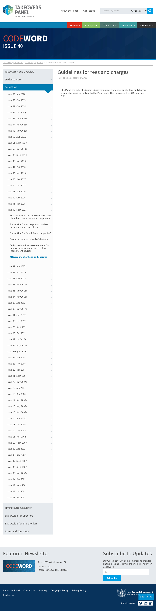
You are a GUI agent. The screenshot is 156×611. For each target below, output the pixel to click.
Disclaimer (8, 594)
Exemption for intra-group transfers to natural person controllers (30, 226)
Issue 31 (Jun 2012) (16, 314)
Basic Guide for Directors (19, 515)
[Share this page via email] (145, 604)
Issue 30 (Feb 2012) (16, 321)
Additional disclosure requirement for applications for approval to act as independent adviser (29, 248)
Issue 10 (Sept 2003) (17, 442)
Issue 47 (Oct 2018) (16, 167)
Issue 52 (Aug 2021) (17, 136)
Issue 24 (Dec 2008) (16, 357)
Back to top (146, 596)
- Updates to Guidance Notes (52, 569)
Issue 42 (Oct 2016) (16, 197)
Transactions (110, 25)
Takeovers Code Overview (19, 71)
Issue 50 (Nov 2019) (17, 148)
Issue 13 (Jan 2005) (16, 424)
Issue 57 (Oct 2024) (16, 106)
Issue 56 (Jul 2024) (16, 112)
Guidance (75, 25)
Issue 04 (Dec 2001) (16, 479)
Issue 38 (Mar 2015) (17, 272)
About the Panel (69, 10)
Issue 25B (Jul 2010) (17, 351)
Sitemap (43, 590)
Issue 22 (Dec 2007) (16, 369)
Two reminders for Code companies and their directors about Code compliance (30, 217)
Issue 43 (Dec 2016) (16, 191)
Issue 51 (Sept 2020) (17, 142)
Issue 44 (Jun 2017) (16, 185)
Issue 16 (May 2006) (17, 406)
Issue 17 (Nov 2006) (17, 400)
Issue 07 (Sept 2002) (17, 460)
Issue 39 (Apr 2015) (16, 266)
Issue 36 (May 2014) (17, 284)
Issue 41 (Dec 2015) (16, 203)
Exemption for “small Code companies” (30, 233)
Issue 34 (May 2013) (17, 296)
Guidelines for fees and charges (29, 256)
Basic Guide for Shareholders (21, 523)
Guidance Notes (14, 79)
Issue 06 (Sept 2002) (17, 467)
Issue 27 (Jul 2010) (16, 339)
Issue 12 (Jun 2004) (16, 430)
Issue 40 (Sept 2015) (34, 62)
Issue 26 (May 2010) (17, 345)
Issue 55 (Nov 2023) (17, 118)
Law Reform (146, 25)
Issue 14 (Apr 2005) (16, 418)
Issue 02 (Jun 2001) (16, 491)
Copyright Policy (59, 590)
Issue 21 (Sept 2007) (17, 375)
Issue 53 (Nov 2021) (17, 130)
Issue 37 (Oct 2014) (16, 278)
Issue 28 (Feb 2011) (16, 333)
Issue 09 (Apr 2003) (16, 448)
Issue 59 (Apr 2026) (16, 94)
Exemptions (91, 25)
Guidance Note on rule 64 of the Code (29, 239)
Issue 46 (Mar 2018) (17, 173)
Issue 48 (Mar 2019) (17, 161)
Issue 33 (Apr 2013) (16, 302)
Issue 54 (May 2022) (17, 124)
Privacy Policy (79, 590)
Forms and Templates (17, 531)
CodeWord (18, 62)
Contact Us (89, 10)
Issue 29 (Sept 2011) (17, 327)
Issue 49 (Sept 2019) (17, 154)
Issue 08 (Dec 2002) (16, 454)
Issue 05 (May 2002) (17, 473)
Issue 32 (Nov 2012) (17, 308)
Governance (128, 25)
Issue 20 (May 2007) (17, 381)
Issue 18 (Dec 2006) (16, 394)
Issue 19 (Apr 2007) (16, 387)
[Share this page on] (140, 604)
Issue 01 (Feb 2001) (16, 497)
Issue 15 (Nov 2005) (17, 412)
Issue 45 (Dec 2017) (16, 179)
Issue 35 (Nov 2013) (17, 290)
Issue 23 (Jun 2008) (16, 363)
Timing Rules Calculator (18, 507)
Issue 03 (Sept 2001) (17, 485)
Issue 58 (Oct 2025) (16, 100)
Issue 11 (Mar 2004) (17, 436)
